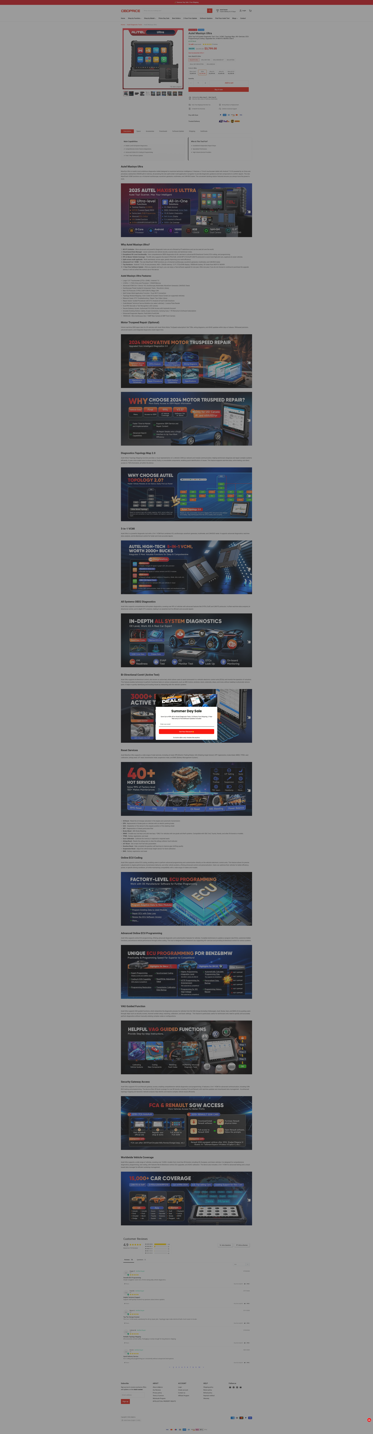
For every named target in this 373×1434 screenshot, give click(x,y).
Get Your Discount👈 (186, 731)
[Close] (215, 696)
